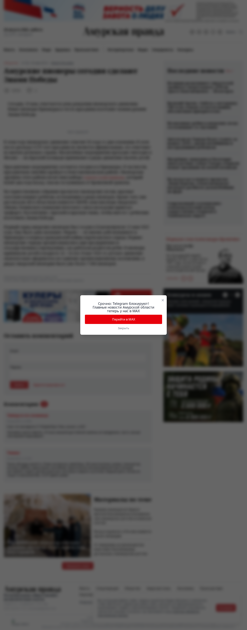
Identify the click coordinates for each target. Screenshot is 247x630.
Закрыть (123, 328)
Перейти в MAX (123, 319)
